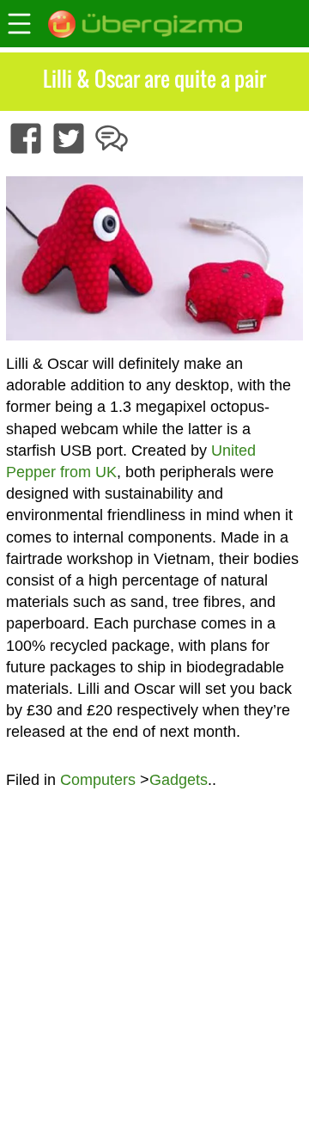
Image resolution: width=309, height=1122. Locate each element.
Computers (98, 779)
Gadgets (178, 779)
